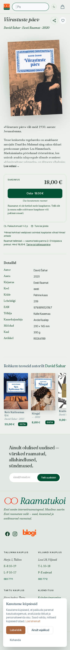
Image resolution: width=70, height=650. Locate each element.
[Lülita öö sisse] (54, 6)
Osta (23, 424)
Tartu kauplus (14, 590)
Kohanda (15, 640)
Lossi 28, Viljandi (47, 560)
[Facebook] (7, 534)
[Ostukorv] (62, 7)
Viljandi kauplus (50, 552)
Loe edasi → (11, 166)
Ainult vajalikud (40, 630)
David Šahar (12, 28)
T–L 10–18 (44, 566)
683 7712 (43, 578)
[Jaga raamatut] (54, 20)
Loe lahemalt (33, 621)
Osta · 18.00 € (35, 193)
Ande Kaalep (41, 320)
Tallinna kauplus (16, 552)
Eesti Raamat (31, 28)
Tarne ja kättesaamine (38, 244)
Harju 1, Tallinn (13, 560)
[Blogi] (32, 534)
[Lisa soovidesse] (63, 20)
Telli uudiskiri (48, 477)
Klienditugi (46, 590)
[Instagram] (15, 534)
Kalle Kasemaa (42, 313)
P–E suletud (45, 573)
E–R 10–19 (10, 566)
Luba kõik (16, 630)
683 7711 (8, 578)
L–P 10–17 (10, 573)
